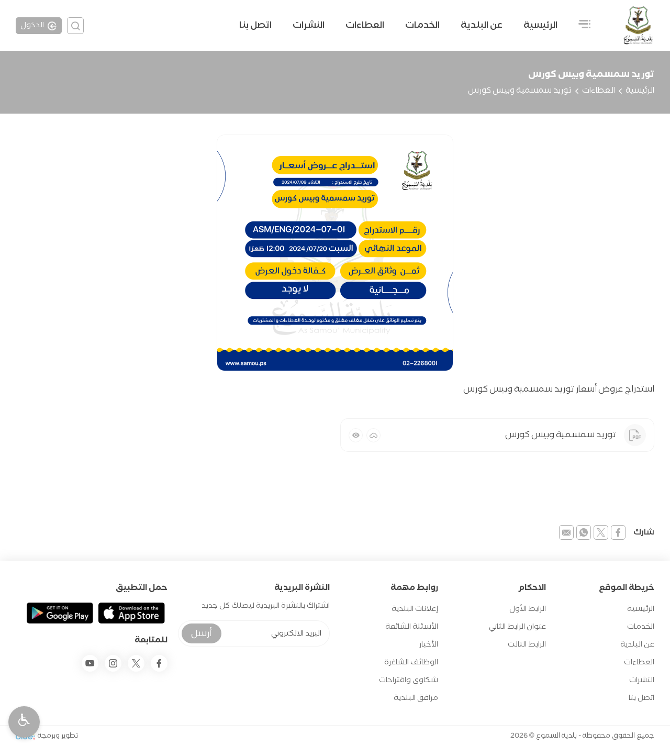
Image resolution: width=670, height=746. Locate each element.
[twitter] (601, 532)
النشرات (309, 25)
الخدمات (422, 25)
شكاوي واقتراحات (408, 680)
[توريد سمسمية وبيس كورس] (335, 253)
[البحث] (75, 25)
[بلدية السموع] (638, 25)
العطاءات (364, 25)
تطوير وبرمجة (58, 736)
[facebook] (618, 532)
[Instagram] (113, 663)
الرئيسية (540, 25)
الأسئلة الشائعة (411, 626)
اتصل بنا (255, 25)
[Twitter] (136, 663)
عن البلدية (637, 644)
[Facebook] (159, 663)
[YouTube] (90, 663)
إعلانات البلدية (415, 609)
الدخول (32, 25)
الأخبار (428, 644)
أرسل (201, 633)
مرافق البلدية (416, 698)
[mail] (566, 532)
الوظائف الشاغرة (411, 662)
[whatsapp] (583, 532)
